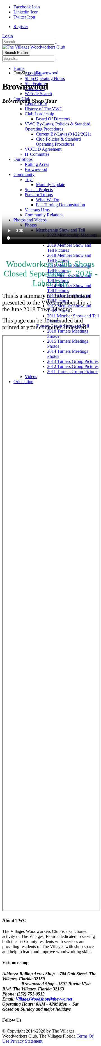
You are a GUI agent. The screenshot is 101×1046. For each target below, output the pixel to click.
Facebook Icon (26, 6)
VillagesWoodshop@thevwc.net (44, 999)
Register (20, 26)
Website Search (38, 93)
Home (18, 68)
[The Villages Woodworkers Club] (33, 47)
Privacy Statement (26, 1041)
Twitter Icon (24, 17)
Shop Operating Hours (45, 78)
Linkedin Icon (25, 12)
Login (7, 36)
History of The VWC (44, 108)
